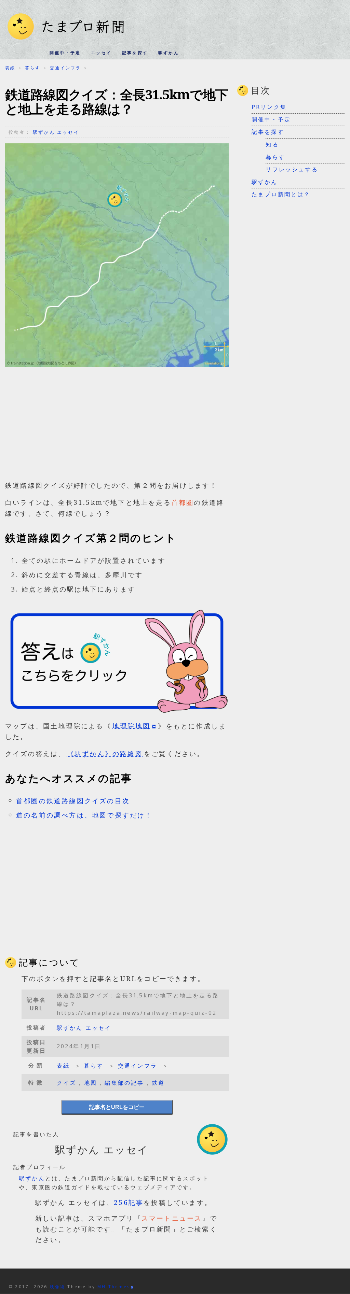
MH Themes (113, 1287)
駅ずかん (168, 53)
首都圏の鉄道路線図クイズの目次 (73, 800)
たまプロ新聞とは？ (281, 194)
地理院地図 (131, 725)
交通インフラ (65, 68)
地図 (90, 1082)
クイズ (67, 1082)
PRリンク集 (269, 107)
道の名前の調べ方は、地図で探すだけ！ (84, 815)
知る (272, 144)
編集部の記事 (124, 1082)
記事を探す (135, 53)
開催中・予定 (65, 53)
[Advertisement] (117, 427)
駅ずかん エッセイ (56, 132)
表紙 (10, 68)
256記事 (129, 1202)
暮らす (33, 68)
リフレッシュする (292, 169)
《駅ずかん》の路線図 (105, 753)
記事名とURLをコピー (117, 1107)
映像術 (58, 1287)
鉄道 (158, 1082)
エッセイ (101, 53)
